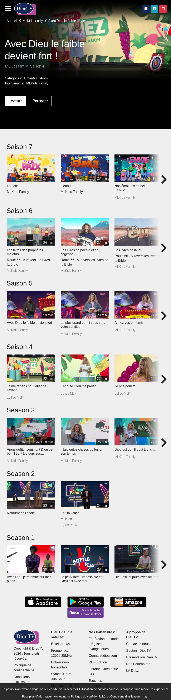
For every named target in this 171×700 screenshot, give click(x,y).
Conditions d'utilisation (125, 696)
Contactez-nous (138, 644)
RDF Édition (98, 662)
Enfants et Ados (36, 78)
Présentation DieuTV (141, 657)
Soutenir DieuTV (138, 650)
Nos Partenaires (138, 664)
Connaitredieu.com (103, 655)
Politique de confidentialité (88, 696)
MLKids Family (37, 83)
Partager (40, 100)
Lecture (16, 100)
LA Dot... (132, 670)
